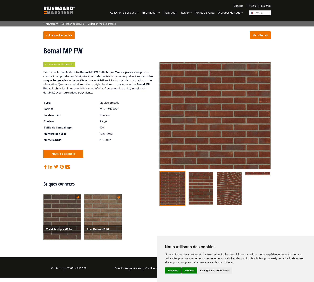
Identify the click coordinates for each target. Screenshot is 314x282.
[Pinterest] (62, 167)
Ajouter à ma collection (63, 153)
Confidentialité (154, 268)
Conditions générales (128, 268)
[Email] (68, 167)
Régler (185, 12)
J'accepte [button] (172, 270)
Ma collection (260, 35)
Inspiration (170, 12)
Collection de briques (123, 12)
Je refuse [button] (189, 270)
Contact (238, 6)
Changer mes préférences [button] (214, 270)
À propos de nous (229, 12)
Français (258, 12)
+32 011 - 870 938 (260, 6)
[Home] (59, 10)
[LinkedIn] (50, 167)
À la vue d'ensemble (60, 35)
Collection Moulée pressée (59, 64)
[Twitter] (56, 167)
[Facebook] (45, 167)
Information (149, 12)
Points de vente (204, 12)
